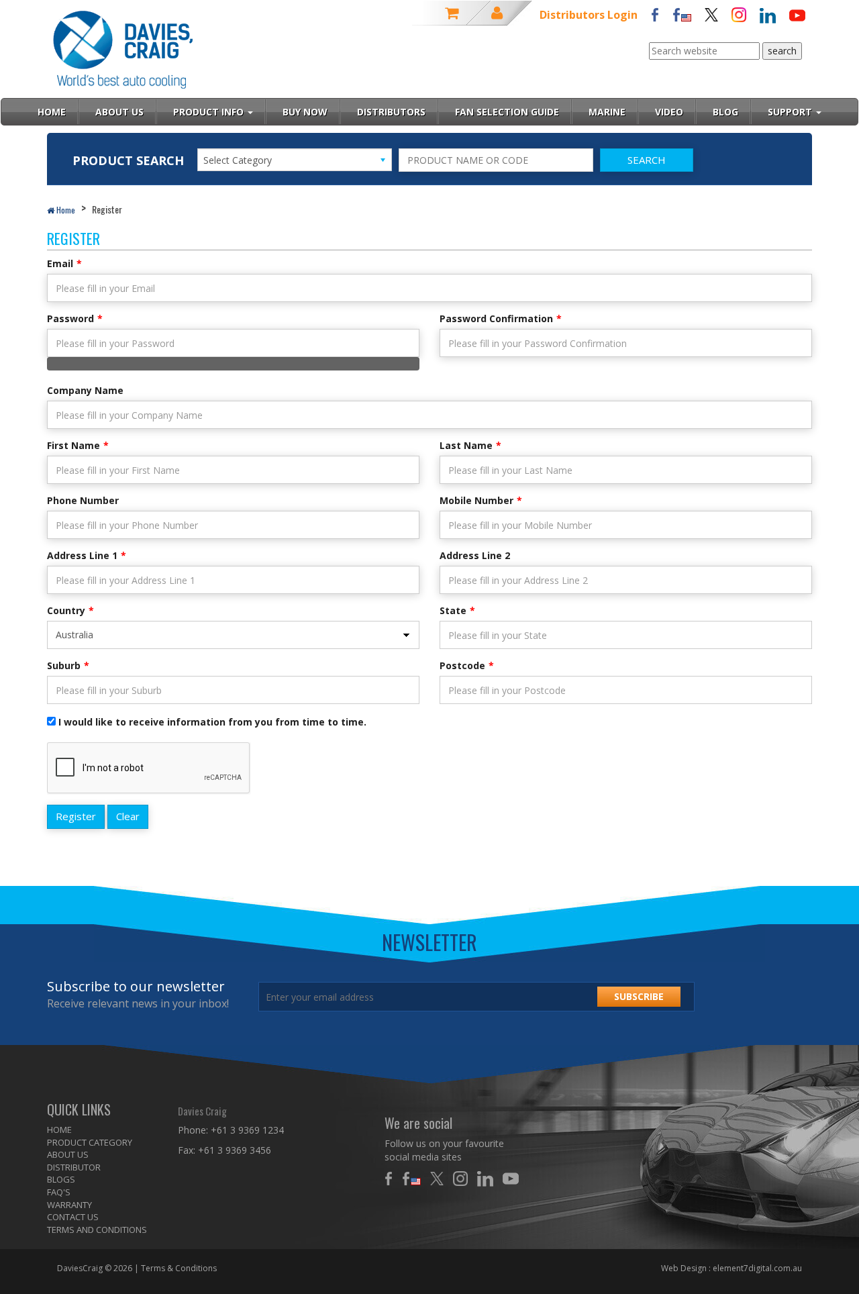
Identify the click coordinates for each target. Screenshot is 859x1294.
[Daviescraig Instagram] (738, 13)
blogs (61, 1179)
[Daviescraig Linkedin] (488, 1179)
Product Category (89, 1142)
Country (66, 610)
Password (70, 318)
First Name (73, 445)
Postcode (462, 665)
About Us (119, 111)
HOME (59, 1130)
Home (64, 209)
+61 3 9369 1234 (247, 1130)
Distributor (74, 1167)
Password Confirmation (496, 318)
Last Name (466, 445)
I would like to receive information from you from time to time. (212, 721)
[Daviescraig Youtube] (797, 14)
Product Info (209, 111)
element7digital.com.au (757, 1268)
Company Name (85, 390)
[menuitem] (102, 1130)
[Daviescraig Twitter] (711, 13)
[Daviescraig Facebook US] (681, 13)
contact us (73, 1217)
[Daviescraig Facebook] (655, 13)
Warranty (69, 1205)
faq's (58, 1192)
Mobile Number (476, 500)
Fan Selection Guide (507, 111)
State (453, 610)
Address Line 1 (82, 555)
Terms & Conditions (179, 1268)
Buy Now (305, 111)
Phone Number (83, 500)
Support (791, 111)
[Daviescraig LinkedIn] (768, 14)
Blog (725, 111)
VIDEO (669, 111)
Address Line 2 (475, 555)
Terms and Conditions (97, 1230)
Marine (607, 111)
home (52, 111)
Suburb (64, 665)
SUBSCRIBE (639, 996)
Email (60, 263)
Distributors (391, 111)
